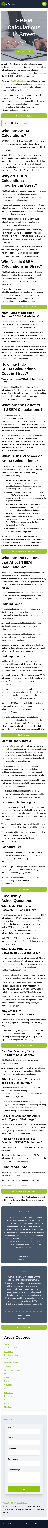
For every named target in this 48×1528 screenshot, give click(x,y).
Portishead (8, 1403)
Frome (7, 1374)
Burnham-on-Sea (11, 1355)
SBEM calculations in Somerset (14, 321)
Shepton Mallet (13, 1185)
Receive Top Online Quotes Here (24, 551)
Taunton (7, 1366)
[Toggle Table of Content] (24, 123)
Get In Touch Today (24, 116)
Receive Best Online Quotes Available (24, 307)
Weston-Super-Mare (12, 1370)
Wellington (8, 1392)
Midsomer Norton (11, 1363)
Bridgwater (8, 1351)
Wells (3, 1185)
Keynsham (8, 1389)
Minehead (8, 1407)
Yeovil (6, 1359)
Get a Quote (22, 52)
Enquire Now (24, 889)
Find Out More (24, 735)
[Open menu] (44, 4)
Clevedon (8, 1385)
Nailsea (7, 1381)
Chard (6, 1377)
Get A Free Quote (24, 1327)
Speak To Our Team (24, 1045)
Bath (6, 1400)
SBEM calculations (18, 81)
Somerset (8, 1396)
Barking (23, 1185)
